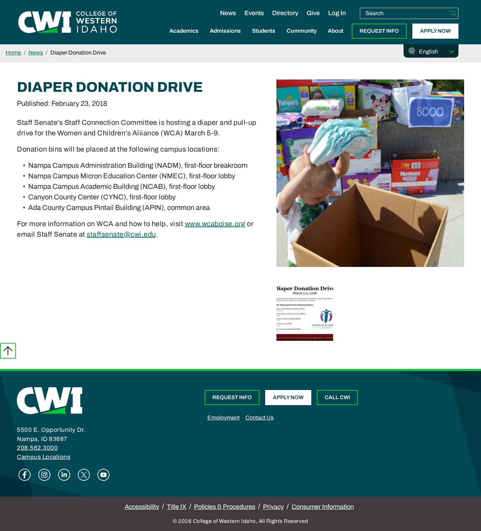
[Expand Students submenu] (263, 38)
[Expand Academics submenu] (184, 38)
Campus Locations (43, 457)
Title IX (176, 506)
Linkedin (64, 474)
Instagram (44, 474)
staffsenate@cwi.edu (121, 234)
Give (313, 13)
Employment (223, 418)
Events (254, 13)
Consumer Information (323, 506)
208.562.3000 (37, 447)
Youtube (103, 474)
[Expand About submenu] (335, 38)
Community (302, 31)
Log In (337, 13)
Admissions (225, 31)
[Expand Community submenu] (302, 38)
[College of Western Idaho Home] (67, 22)
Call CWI (337, 397)
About (335, 31)
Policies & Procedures (224, 506)
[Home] (49, 400)
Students (263, 31)
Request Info (379, 31)
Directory (285, 13)
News (228, 13)
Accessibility (142, 506)
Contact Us (259, 418)
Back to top (8, 351)
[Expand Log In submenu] (337, 20)
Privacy (273, 506)
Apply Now (435, 31)
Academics (184, 31)
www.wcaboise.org (215, 224)
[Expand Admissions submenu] (225, 38)
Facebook (24, 474)
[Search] (453, 13)
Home (13, 53)
